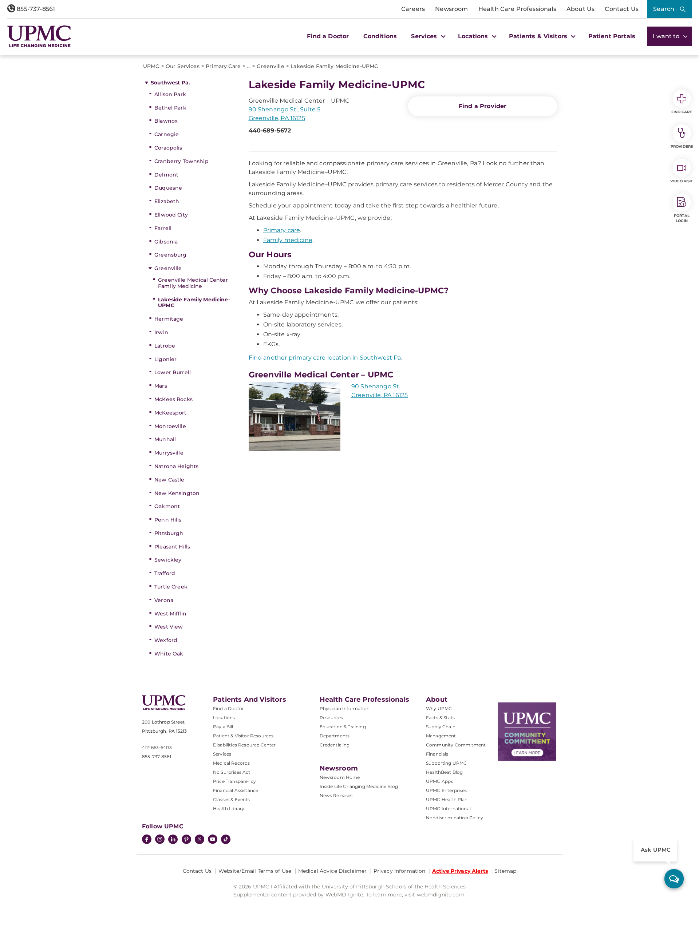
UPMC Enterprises (446, 790)
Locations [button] (474, 36)
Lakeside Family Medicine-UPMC (194, 302)
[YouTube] (212, 840)
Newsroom (451, 8)
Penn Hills (167, 519)
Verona (163, 600)
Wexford (165, 640)
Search (663, 8)
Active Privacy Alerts (460, 871)
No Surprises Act (231, 772)
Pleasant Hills (172, 546)
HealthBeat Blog (444, 772)
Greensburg (170, 254)
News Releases (336, 795)
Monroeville (170, 426)
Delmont (166, 174)
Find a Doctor (328, 36)
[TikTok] (225, 839)
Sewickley (167, 559)
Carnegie (166, 134)
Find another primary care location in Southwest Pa (325, 357)
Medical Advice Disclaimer (332, 871)
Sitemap (505, 871)
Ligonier (165, 359)
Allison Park (170, 94)
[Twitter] (199, 839)
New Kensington (177, 493)
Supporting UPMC (446, 763)
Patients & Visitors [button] (539, 36)
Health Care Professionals (517, 8)
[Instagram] (160, 840)
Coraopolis (168, 147)
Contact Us (622, 8)
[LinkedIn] (173, 840)
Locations (224, 717)
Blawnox (166, 121)
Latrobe (164, 345)
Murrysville (168, 452)
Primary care (281, 230)
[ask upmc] (674, 878)
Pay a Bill (223, 726)
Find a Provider (482, 106)
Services (222, 754)
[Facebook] (146, 840)
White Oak (168, 653)
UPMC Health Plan (447, 799)
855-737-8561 (35, 8)
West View (168, 626)
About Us (580, 8)
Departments (335, 735)
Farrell (162, 228)
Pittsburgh (168, 533)
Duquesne (168, 188)
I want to (667, 36)
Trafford (164, 573)
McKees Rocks (173, 399)
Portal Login (682, 218)
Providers (682, 146)
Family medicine (287, 240)
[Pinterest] (186, 840)
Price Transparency (234, 781)
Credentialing (335, 745)
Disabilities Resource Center (244, 745)
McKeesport (170, 412)
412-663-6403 (157, 747)
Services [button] (425, 36)
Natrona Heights (176, 466)
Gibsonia (166, 241)
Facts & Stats (440, 717)
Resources (331, 717)
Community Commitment (456, 745)
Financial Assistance (235, 790)
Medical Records (231, 763)
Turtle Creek (170, 586)
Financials (437, 754)
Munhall (165, 439)
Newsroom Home (340, 777)
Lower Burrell (172, 372)
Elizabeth (166, 201)
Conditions (380, 36)
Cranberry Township (181, 161)
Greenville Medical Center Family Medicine (193, 283)
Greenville (168, 268)
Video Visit (681, 181)
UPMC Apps (439, 781)
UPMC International (448, 808)
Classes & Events (231, 799)
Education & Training (343, 726)
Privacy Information (400, 871)
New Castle (169, 479)
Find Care (681, 112)
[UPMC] (39, 36)
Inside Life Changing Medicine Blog (359, 786)
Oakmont (167, 506)
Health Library (228, 808)
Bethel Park (170, 107)
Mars (160, 386)
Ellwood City (171, 214)
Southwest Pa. (170, 82)
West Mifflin (170, 613)
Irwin (161, 332)
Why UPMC (439, 708)
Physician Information (345, 708)
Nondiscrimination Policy (454, 817)
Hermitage (168, 319)
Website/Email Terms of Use (255, 871)
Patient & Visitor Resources (243, 735)
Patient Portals (611, 36)
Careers (413, 8)
